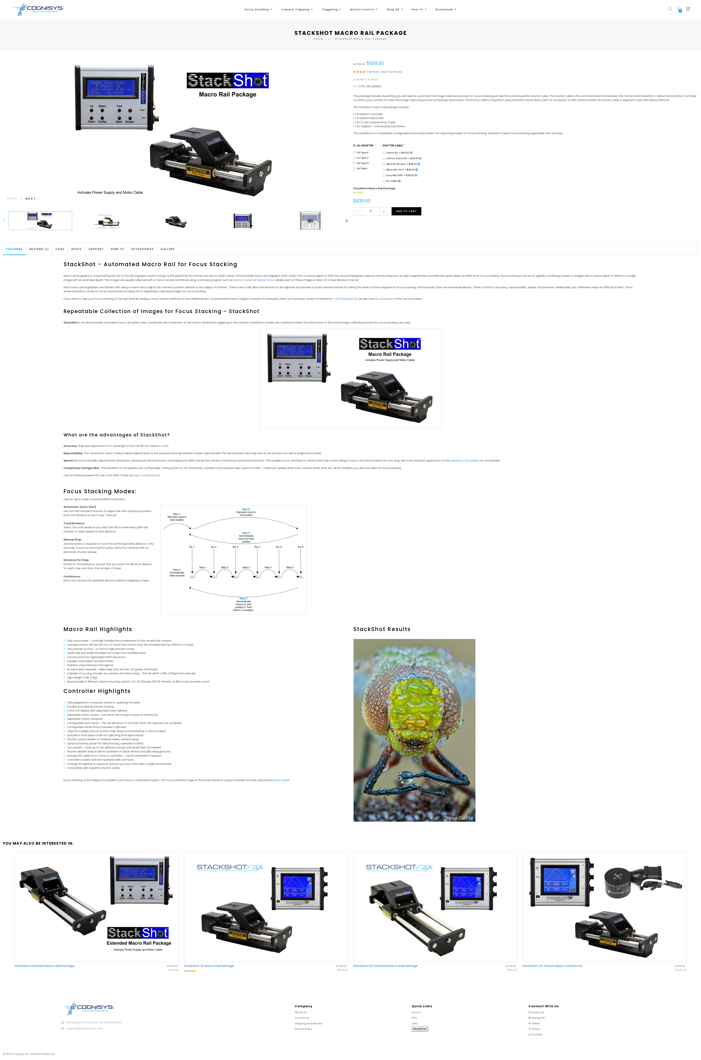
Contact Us (302, 1018)
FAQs (59, 249)
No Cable (392, 181)
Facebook (537, 1012)
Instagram (538, 1018)
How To (117, 249)
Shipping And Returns (308, 1023)
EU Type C (363, 158)
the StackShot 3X (346, 299)
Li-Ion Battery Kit (149, 475)
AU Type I (362, 168)
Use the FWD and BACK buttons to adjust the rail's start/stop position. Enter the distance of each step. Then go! (108, 511)
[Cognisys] (38, 9)
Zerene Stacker (243, 280)
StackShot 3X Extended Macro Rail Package (385, 966)
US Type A (363, 152)
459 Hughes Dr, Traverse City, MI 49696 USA (94, 1022)
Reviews (38, 249)
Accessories (142, 249)
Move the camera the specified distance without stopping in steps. (106, 578)
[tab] (14, 249)
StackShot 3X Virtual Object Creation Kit (552, 966)
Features (14, 249)
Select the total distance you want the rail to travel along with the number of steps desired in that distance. (106, 527)
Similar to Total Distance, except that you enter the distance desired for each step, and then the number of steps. (107, 564)
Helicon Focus (265, 280)
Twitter (536, 1023)
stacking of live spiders (465, 460)
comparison (385, 299)
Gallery (167, 249)
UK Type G (363, 163)
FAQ (414, 1018)
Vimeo (536, 1029)
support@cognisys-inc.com (85, 1028)
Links (415, 1023)
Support (96, 249)
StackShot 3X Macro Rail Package (209, 966)
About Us (301, 1012)
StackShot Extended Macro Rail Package (44, 966)
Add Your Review (391, 72)
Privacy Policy (303, 1029)
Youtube (536, 1034)
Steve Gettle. (281, 780)
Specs (76, 249)
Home (318, 38)
